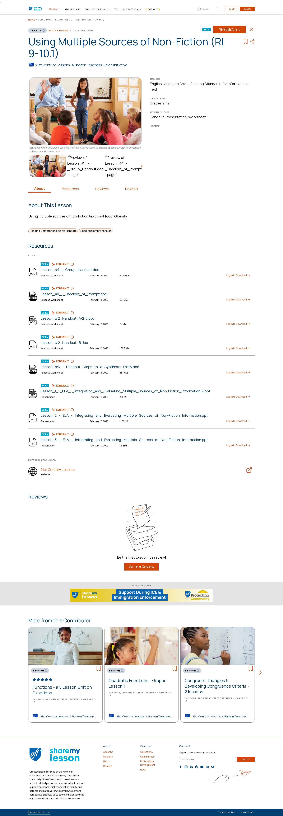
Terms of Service (226, 812)
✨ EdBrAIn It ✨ (152, 9)
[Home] (35, 9)
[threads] (207, 766)
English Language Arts (168, 83)
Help (105, 761)
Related (131, 188)
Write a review (58, 30)
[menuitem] (47, 166)
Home (31, 19)
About (39, 188)
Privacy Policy (247, 812)
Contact (107, 766)
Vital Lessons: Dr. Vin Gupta (127, 9)
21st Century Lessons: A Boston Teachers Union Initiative (81, 64)
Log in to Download (236, 275)
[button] (261, 673)
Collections (146, 752)
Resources (70, 188)
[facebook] (180, 766)
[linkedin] (191, 766)
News (143, 769)
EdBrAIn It (231, 29)
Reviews (102, 188)
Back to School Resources (97, 9)
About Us (108, 752)
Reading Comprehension (96, 231)
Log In (232, 9)
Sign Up (247, 9)
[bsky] (212, 766)
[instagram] (186, 766)
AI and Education (73, 9)
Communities (147, 756)
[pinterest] (196, 766)
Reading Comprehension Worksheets (53, 231)
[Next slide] (141, 165)
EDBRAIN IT (62, 264)
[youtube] (201, 766)
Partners (108, 756)
